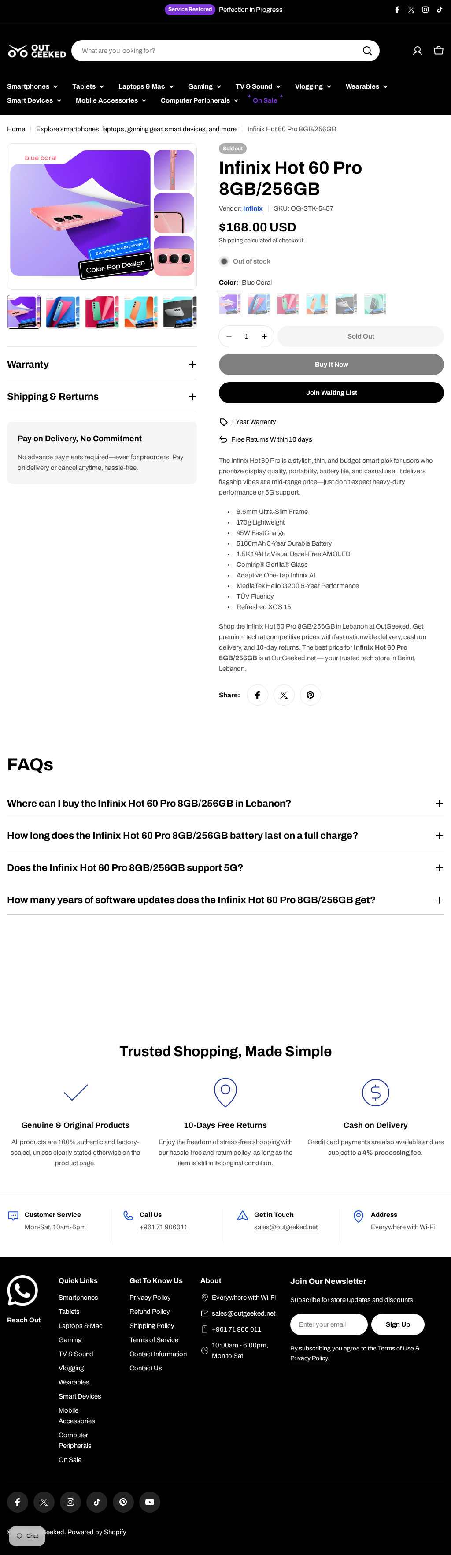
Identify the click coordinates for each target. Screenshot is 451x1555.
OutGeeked (47, 1532)
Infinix (253, 208)
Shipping (231, 240)
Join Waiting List (331, 392)
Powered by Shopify (96, 1532)
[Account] (417, 50)
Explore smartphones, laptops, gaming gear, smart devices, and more (136, 129)
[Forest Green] (288, 304)
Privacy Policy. (309, 1358)
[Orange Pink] (317, 304)
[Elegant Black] (375, 304)
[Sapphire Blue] (259, 304)
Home (16, 129)
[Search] (367, 50)
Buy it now (331, 364)
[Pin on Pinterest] (310, 695)
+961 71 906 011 (236, 1329)
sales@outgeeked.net (286, 1227)
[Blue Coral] (230, 304)
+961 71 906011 (164, 1227)
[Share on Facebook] (257, 695)
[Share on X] (284, 695)
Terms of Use (396, 1348)
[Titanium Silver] (346, 304)
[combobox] (225, 50)
